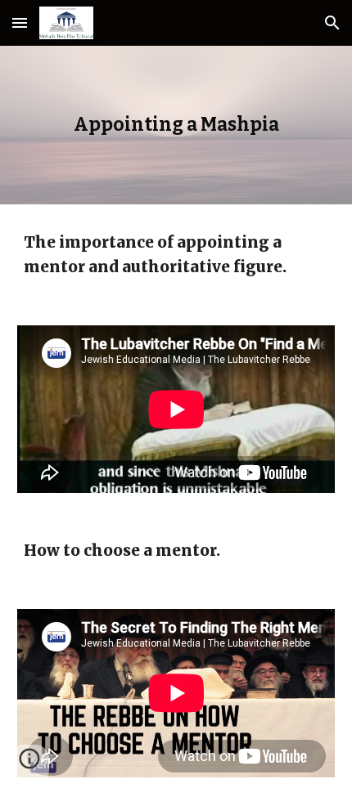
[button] (19, 22)
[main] (176, 125)
